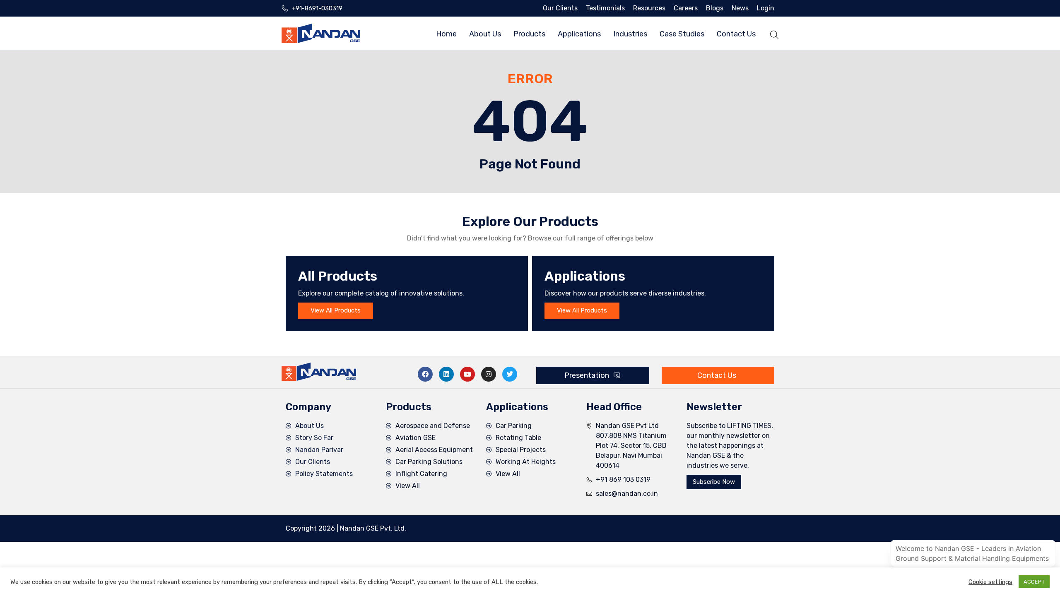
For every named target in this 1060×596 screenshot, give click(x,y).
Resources (649, 8)
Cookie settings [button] (990, 582)
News (740, 8)
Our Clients (560, 8)
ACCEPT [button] (1034, 582)
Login (765, 8)
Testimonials (605, 8)
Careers (686, 8)
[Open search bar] (774, 33)
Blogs (714, 8)
